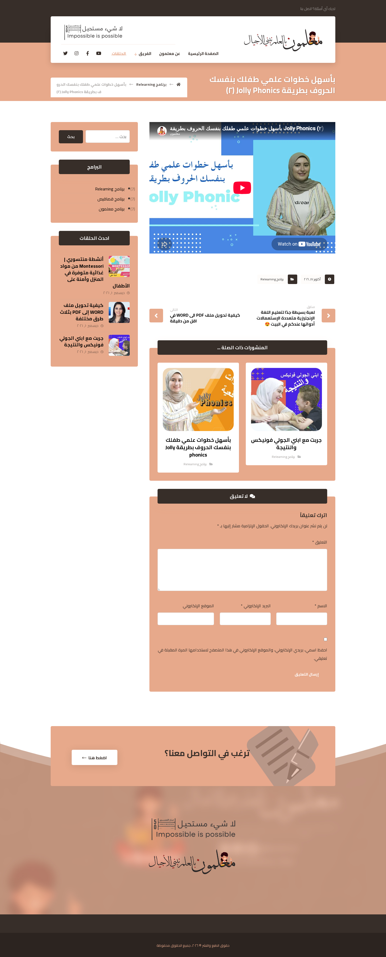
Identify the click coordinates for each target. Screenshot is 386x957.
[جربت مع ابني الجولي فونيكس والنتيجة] (119, 345)
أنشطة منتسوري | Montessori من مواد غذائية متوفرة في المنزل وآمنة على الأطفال (95, 272)
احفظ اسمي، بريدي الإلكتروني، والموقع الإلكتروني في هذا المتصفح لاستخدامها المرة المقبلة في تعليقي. (242, 654)
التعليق (319, 542)
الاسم (321, 606)
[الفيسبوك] (87, 53)
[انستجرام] (76, 53)
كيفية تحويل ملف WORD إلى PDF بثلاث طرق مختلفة (81, 312)
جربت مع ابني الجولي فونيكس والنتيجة (81, 341)
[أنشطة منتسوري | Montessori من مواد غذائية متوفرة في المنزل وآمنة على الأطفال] (119, 266)
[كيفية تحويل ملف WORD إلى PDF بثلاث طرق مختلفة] (119, 312)
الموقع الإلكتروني (198, 606)
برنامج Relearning (272, 279)
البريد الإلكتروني (255, 606)
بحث (71, 136)
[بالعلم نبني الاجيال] (283, 40)
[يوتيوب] (98, 53)
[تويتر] (65, 53)
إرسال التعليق (307, 674)
